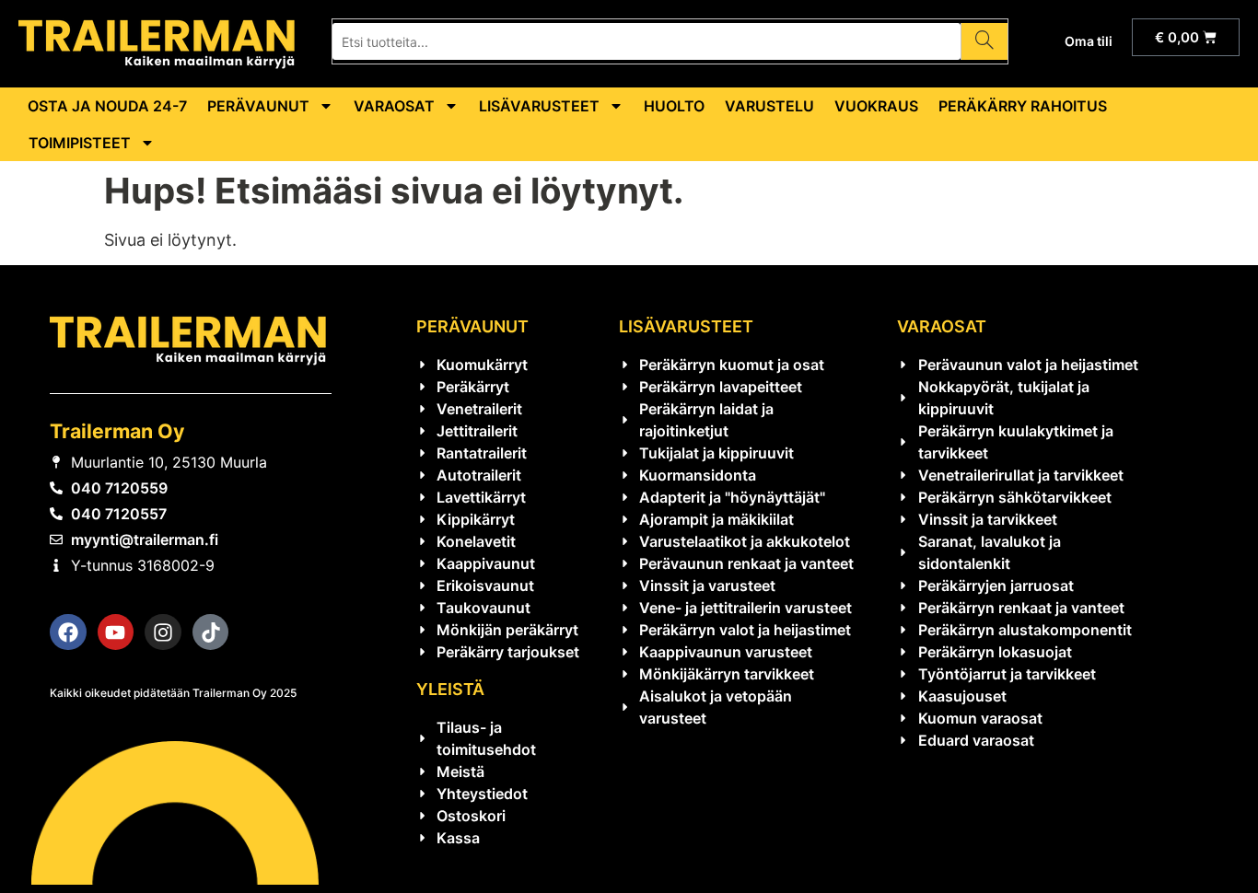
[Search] (984, 41)
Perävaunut (258, 106)
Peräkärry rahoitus (1022, 106)
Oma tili (1088, 41)
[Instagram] (163, 632)
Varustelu (769, 106)
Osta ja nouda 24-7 (107, 106)
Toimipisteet (80, 142)
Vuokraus (876, 106)
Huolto (674, 106)
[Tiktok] (210, 632)
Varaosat (394, 106)
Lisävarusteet (539, 106)
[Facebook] (68, 632)
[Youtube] (116, 632)
